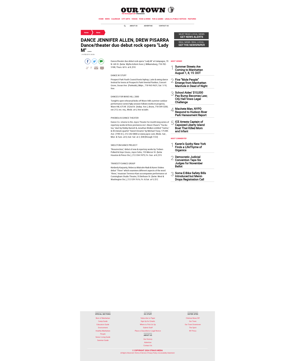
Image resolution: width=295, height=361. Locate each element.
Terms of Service (140, 353)
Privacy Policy (152, 353)
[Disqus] (125, 217)
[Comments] (101, 61)
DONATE (208, 3)
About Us (133, 26)
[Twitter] (94, 61)
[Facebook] (87, 61)
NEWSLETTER (195, 3)
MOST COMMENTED (178, 138)
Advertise (148, 26)
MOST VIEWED (176, 61)
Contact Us (164, 26)
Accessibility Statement (166, 353)
